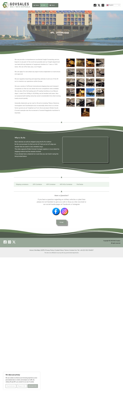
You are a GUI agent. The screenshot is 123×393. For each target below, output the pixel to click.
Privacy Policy (49, 250)
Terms (66, 250)
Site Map (37, 250)
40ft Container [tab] (50, 184)
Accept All (33, 386)
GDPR (42, 250)
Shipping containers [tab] (22, 184)
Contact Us (72, 250)
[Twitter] (14, 242)
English (111, 5)
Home (37, 5)
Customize (11, 386)
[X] (98, 5)
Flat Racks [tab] (80, 184)
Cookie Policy (59, 250)
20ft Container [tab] (37, 184)
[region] (21, 381)
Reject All (22, 386)
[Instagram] (102, 5)
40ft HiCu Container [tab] (66, 184)
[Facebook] (95, 5)
